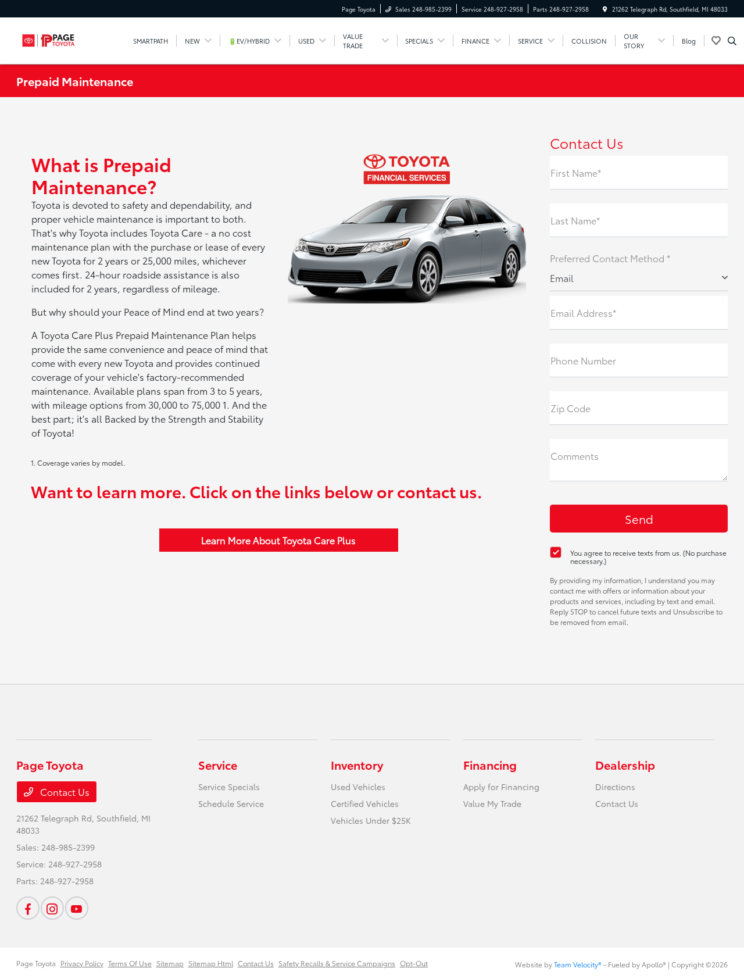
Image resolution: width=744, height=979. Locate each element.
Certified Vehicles (365, 803)
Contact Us (64, 791)
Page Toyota (36, 963)
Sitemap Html (210, 963)
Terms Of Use (130, 963)
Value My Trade (492, 803)
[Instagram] (52, 908)
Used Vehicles (358, 786)
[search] (732, 41)
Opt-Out (414, 963)
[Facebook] (28, 908)
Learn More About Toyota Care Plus (278, 539)
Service (217, 764)
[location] (605, 9)
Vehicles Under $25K (371, 820)
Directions (615, 786)
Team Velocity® (578, 964)
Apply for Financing (501, 786)
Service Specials (229, 786)
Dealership (625, 764)
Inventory (357, 764)
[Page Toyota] (68, 38)
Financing (490, 764)
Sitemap (170, 963)
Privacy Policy (81, 963)
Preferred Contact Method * (610, 258)
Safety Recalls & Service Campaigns (336, 963)
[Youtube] (76, 908)
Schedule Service (231, 803)
